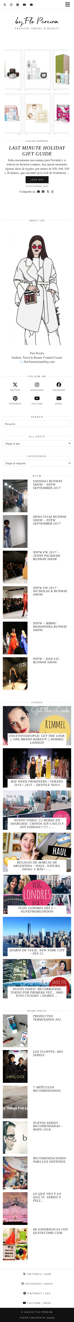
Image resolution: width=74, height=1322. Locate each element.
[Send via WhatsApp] (52, 191)
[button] (68, 5)
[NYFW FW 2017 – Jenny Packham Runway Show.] (15, 567)
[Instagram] (11, 4)
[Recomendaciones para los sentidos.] (15, 1173)
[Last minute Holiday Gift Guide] (37, 91)
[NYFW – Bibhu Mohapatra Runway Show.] (15, 638)
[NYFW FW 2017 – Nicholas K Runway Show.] (15, 602)
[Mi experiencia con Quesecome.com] (15, 1244)
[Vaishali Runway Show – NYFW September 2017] (15, 496)
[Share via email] (38, 191)
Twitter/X (38, 1274)
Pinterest (38, 1293)
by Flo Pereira (37, 21)
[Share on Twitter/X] (48, 191)
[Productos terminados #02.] (15, 1030)
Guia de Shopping (37, 141)
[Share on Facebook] (43, 191)
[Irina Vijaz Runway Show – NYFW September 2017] (15, 531)
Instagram (38, 1283)
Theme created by (37, 1318)
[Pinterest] (17, 4)
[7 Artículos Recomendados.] (15, 1102)
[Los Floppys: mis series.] (15, 1066)
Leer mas (37, 179)
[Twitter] (4, 4)
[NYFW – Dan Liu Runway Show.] (15, 673)
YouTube (38, 1303)
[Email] (31, 4)
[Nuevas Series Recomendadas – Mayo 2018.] (15, 1137)
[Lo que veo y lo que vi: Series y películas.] (15, 1208)
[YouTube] (24, 4)
